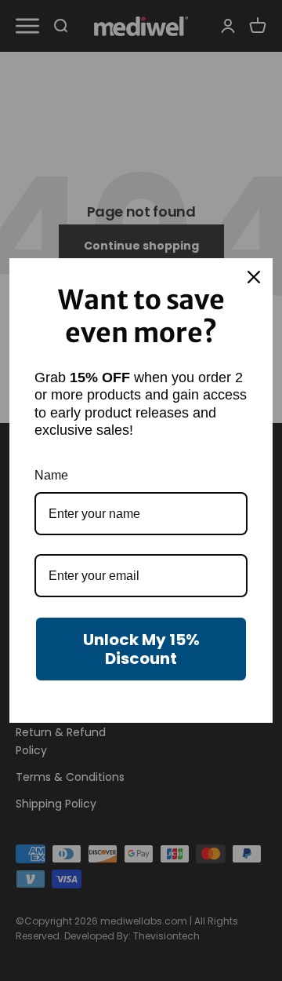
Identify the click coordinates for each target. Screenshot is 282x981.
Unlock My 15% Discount (141, 649)
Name (51, 475)
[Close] (254, 277)
